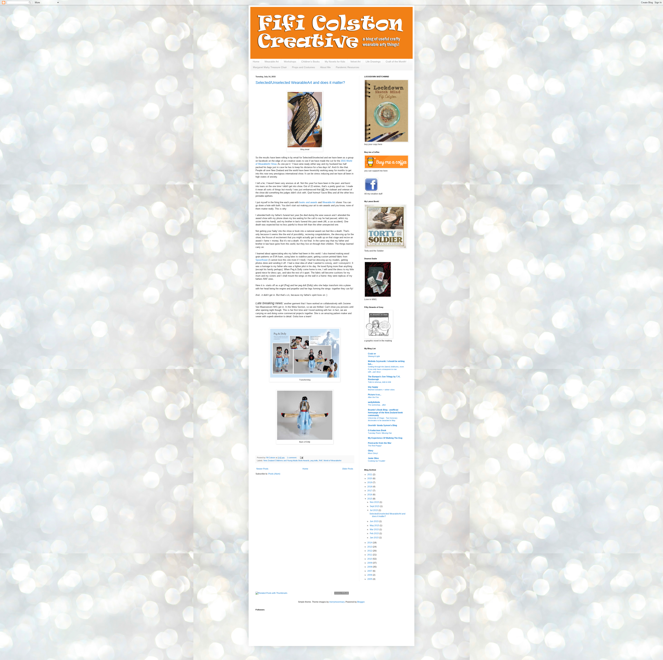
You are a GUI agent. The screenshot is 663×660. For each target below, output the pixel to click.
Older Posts (347, 469)
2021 (370, 474)
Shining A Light (374, 356)
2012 (370, 551)
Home (256, 61)
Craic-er (372, 353)
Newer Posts (262, 469)
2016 (370, 494)
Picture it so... (374, 394)
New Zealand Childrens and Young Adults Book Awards (286, 460)
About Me (325, 67)
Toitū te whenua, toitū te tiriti (379, 382)
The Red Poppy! (375, 446)
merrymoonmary (336, 602)
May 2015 (375, 525)
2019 (370, 482)
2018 (370, 486)
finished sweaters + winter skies (381, 390)
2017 (370, 490)
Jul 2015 (374, 510)
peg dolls (314, 460)
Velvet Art (355, 61)
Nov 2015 (374, 502)
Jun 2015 (374, 521)
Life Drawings (373, 61)
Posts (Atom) (274, 474)
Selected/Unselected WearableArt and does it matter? (300, 82)
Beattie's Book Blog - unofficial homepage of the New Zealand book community (385, 413)
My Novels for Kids (335, 61)
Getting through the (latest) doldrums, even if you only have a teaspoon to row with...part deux (386, 369)
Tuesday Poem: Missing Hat (380, 433)
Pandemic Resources (347, 67)
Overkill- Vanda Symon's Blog (382, 425)
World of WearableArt (332, 460)
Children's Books (310, 61)
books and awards (308, 202)
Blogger (360, 602)
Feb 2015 (374, 533)
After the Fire (373, 397)
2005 (370, 579)
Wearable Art (272, 61)
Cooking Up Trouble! (376, 461)
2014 (370, 542)
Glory (370, 450)
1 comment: (292, 458)
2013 (370, 547)
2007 (370, 571)
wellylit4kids (374, 402)
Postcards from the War (379, 443)
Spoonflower (262, 260)
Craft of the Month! (396, 61)
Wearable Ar (328, 202)
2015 (370, 499)
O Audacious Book (377, 430)
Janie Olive (373, 458)
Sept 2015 (375, 506)
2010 (370, 559)
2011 (370, 555)
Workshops (290, 61)
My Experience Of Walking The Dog (385, 438)
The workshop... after (377, 405)
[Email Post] (301, 458)
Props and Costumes (303, 67)
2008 (370, 567)
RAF (321, 460)
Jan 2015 (374, 537)
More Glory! (373, 453)
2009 (370, 563)
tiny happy (373, 387)
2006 (370, 575)
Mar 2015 (374, 529)
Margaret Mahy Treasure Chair (270, 67)
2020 (370, 478)
